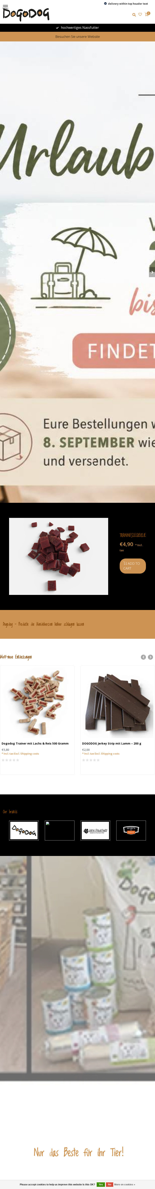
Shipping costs (29, 753)
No (109, 1184)
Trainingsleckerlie (133, 535)
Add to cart (131, 566)
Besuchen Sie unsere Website (77, 36)
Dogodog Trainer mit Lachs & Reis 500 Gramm (35, 743)
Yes (101, 1184)
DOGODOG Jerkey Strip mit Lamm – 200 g (111, 743)
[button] (3, 272)
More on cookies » (124, 1184)
